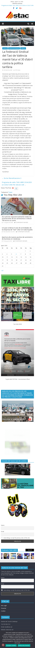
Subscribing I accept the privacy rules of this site (16, 538)
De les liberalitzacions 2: (11, 178)
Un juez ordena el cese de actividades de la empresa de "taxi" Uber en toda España (17, 229)
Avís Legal (4, 605)
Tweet (10, 192)
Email (2, 531)
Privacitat (3, 608)
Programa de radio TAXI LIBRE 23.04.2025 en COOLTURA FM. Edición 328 (17, 183)
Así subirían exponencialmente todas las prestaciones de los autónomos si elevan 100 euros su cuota (17, 218)
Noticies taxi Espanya (14, 48)
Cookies (3, 611)
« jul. (2, 270)
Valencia (23, 48)
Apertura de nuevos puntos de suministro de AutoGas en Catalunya (17, 238)
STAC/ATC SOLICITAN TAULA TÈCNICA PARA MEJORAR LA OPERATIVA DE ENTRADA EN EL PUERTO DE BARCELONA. (16, 5)
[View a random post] (32, 24)
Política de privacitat (24, 645)
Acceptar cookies (11, 645)
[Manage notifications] (3, 645)
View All (30, 550)
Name (2, 525)
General (5, 48)
